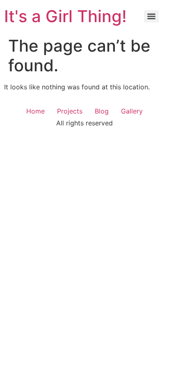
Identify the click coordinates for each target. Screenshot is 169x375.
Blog (102, 111)
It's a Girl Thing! (65, 16)
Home (35, 111)
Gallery (132, 111)
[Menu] (151, 16)
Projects (69, 111)
